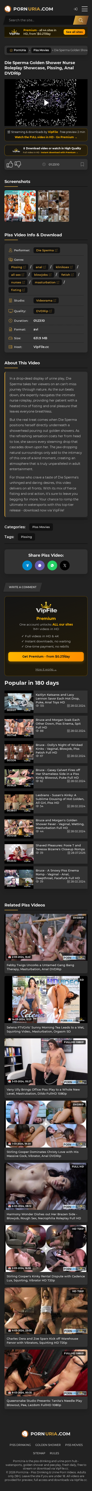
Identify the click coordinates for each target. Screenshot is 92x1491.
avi (35, 329)
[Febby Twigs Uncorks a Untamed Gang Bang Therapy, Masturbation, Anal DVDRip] (46, 937)
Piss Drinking (20, 1445)
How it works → (46, 669)
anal (39, 267)
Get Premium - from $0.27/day (46, 656)
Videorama (44, 300)
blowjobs (41, 274)
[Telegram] (27, 565)
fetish (65, 274)
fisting (16, 290)
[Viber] (40, 565)
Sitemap (39, 1453)
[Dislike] (18, 164)
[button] (75, 9)
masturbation (45, 282)
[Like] (10, 164)
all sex (16, 274)
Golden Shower (48, 1445)
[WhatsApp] (52, 565)
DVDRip (42, 311)
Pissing (16, 267)
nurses (16, 282)
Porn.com (33, 9)
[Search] (81, 20)
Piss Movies (41, 50)
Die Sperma (45, 250)
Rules (54, 1453)
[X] (65, 565)
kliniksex (62, 267)
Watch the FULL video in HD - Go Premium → (46, 137)
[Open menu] (85, 9)
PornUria (20, 50)
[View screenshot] (20, 206)
